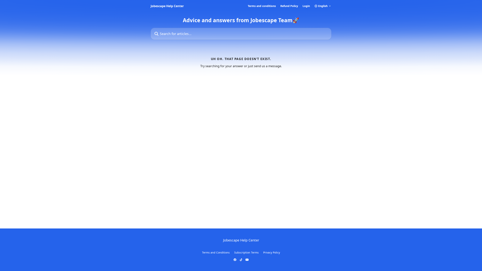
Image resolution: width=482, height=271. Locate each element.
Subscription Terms (246, 252)
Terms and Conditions (216, 252)
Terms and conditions (262, 6)
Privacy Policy (271, 252)
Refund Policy (289, 6)
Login (306, 6)
